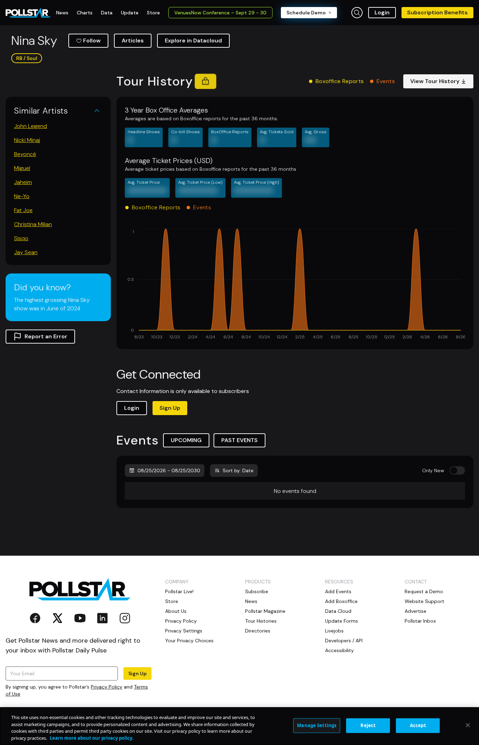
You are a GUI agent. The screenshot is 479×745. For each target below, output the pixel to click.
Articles (133, 40)
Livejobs (334, 631)
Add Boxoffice (341, 601)
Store (171, 601)
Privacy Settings (183, 631)
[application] (295, 285)
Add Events (338, 591)
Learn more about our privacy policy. (91, 737)
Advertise (415, 611)
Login (382, 12)
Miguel (22, 168)
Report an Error (46, 336)
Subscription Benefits (437, 12)
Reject (368, 725)
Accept (418, 725)
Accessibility (339, 650)
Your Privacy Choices (189, 640)
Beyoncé (25, 154)
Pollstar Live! (179, 591)
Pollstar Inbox (420, 621)
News (251, 601)
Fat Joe (23, 210)
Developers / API (344, 640)
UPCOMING (186, 440)
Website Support (424, 601)
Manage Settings (316, 725)
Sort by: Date (238, 470)
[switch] (457, 470)
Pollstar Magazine (265, 611)
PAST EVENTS (239, 440)
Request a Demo (424, 591)
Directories (257, 631)
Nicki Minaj (27, 140)
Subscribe (256, 591)
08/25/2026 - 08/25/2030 (168, 470)
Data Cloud (338, 611)
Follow (92, 40)
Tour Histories (261, 621)
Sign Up (170, 408)
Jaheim (23, 182)
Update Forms (341, 621)
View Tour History (434, 81)
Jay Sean (26, 252)
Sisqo (21, 238)
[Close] (467, 725)
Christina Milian (33, 224)
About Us (176, 611)
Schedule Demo (306, 12)
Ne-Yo (21, 196)
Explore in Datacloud (193, 40)
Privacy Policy (106, 687)
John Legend (30, 126)
